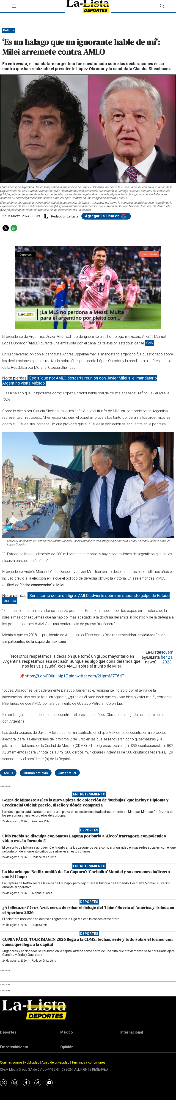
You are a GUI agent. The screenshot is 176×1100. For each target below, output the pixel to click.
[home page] (88, 1009)
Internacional (131, 1032)
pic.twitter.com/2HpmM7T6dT (96, 676)
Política (8, 30)
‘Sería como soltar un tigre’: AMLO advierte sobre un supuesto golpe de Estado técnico (86, 598)
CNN (149, 343)
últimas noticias (35, 773)
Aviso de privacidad (55, 1062)
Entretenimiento (89, 794)
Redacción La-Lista (44, 857)
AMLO (8, 773)
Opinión (66, 1047)
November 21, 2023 (166, 657)
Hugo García (39, 925)
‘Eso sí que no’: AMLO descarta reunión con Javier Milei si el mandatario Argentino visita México (79, 380)
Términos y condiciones (88, 1062)
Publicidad (32, 1062)
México (66, 1032)
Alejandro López (42, 893)
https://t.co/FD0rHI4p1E (46, 676)
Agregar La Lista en (102, 216)
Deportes (89, 830)
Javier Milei (67, 773)
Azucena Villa (41, 821)
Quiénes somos (11, 1062)
